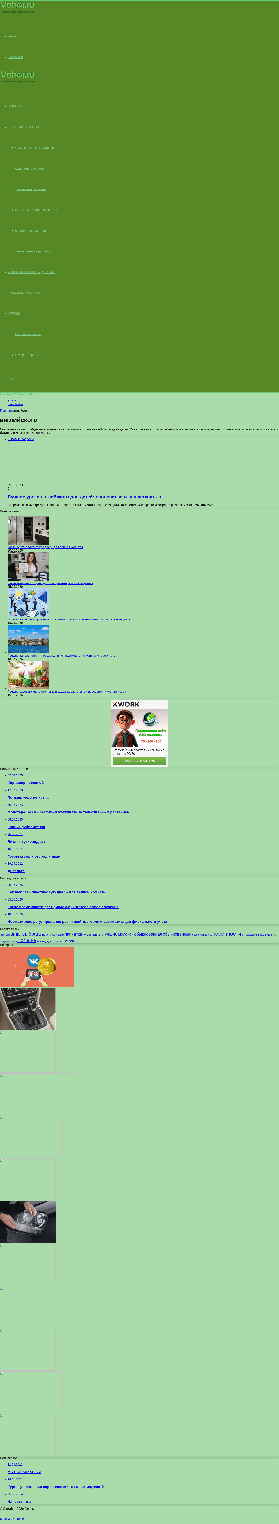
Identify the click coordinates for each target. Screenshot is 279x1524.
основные (203, 934)
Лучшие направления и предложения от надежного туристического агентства (62, 655)
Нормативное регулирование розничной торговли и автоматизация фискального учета (69, 619)
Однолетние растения (30, 168)
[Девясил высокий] (28, 1284)
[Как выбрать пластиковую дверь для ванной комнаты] (28, 543)
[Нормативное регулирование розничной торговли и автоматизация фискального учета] (28, 616)
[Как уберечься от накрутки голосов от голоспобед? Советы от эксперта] (37, 986)
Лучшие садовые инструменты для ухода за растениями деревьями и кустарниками (67, 691)
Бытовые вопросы (28, 334)
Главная (6, 410)
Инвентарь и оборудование (31, 272)
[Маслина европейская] (28, 1369)
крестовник (58, 934)
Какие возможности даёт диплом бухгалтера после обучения (50, 583)
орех (194, 934)
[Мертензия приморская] (28, 1071)
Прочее (14, 313)
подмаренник (8, 941)
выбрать (31, 933)
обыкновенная (148, 934)
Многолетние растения (31, 230)
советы (70, 941)
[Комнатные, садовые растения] (17, 12)
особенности (225, 934)
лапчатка (73, 934)
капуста (46, 934)
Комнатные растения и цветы (36, 210)
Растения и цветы (23, 127)
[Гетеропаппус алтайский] (27, 1327)
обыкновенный (177, 934)
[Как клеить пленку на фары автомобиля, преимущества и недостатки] (28, 1241)
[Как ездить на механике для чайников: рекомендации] (28, 1029)
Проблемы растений (25, 292)
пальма (265, 934)
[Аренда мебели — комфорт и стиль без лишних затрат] (31, 1156)
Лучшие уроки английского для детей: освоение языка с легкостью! (85, 496)
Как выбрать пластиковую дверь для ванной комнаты (45, 547)
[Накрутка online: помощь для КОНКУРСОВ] (37, 1114)
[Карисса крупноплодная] (28, 1454)
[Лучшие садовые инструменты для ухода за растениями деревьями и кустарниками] (28, 688)
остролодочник (250, 934)
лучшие (109, 934)
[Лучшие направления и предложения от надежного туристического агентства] (28, 652)
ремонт (60, 941)
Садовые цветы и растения (34, 147)
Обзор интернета (27, 355)
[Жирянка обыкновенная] (28, 1199)
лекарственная (92, 934)
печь (273, 935)
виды (16, 933)
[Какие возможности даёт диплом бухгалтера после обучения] (28, 579)
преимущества (46, 941)
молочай (125, 934)
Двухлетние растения (30, 189)
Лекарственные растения (33, 251)
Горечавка (5, 935)
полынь (26, 940)
